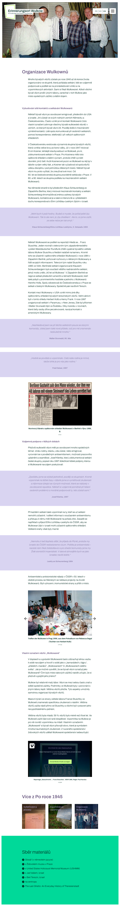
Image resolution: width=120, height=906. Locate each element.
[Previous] (25, 619)
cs (104, 11)
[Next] (94, 619)
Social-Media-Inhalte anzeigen (60, 761)
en (100, 11)
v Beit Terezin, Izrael (35, 877)
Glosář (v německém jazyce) (39, 859)
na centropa (31, 881)
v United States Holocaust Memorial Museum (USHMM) (52, 868)
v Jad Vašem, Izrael (34, 873)
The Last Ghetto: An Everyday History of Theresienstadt (52, 886)
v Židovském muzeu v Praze (38, 864)
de (96, 11)
